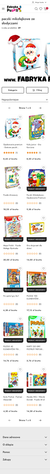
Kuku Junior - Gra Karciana (34, 146)
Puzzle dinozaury (10, 195)
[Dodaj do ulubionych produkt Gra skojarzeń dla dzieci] (43, 218)
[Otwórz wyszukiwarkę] (36, 8)
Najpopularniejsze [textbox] (10, 99)
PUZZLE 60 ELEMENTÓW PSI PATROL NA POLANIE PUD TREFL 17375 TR (12, 348)
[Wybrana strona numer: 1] (25, 108)
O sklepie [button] (8, 444)
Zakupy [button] (7, 459)
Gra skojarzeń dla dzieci (34, 247)
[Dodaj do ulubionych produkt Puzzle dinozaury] (20, 167)
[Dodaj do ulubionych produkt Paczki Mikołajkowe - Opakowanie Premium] (43, 167)
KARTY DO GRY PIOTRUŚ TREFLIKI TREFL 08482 (34, 348)
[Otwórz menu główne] (3, 8)
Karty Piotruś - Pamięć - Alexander (13, 398)
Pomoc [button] (6, 452)
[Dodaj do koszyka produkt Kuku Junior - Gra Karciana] (43, 137)
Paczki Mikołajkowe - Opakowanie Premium (36, 196)
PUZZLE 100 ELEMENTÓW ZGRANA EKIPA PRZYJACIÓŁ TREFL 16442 (35, 297)
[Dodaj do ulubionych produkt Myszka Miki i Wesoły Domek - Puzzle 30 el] (43, 369)
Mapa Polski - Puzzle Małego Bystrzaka (12, 247)
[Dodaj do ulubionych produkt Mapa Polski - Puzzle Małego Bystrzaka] (20, 218)
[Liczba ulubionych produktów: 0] (40, 8)
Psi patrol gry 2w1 (11, 295)
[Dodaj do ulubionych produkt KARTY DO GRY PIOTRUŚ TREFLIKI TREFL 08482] (43, 319)
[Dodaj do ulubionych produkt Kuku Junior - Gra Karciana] (43, 117)
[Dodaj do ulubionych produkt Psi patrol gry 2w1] (20, 268)
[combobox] (25, 99)
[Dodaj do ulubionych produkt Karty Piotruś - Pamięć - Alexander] (20, 369)
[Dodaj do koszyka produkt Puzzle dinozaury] (19, 187)
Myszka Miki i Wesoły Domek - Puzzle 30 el (36, 398)
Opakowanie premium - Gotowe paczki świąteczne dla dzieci (12, 146)
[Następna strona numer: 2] (40, 108)
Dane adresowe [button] (11, 437)
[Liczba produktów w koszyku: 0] (45, 8)
